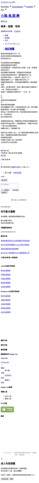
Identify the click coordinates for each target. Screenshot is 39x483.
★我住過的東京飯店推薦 (9, 249)
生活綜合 (17, 31)
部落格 (7, 38)
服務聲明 (21, 455)
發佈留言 (4, 192)
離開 (11, 479)
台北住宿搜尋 (5, 312)
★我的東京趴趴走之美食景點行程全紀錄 (15, 241)
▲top (2, 176)
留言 (18, 167)
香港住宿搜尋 (5, 283)
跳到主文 (4, 21)
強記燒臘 (9, 48)
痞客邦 (13, 167)
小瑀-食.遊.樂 (10, 16)
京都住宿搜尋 (5, 275)
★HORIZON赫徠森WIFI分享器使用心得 (15, 253)
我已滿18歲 (5, 479)
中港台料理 (17, 173)
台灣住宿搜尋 (5, 287)
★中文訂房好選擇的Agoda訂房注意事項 (15, 245)
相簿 (6, 35)
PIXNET (9, 452)
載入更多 (4, 180)
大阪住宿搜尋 (5, 279)
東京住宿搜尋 (5, 270)
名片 (6, 40)
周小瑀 (3, 155)
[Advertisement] (17, 433)
